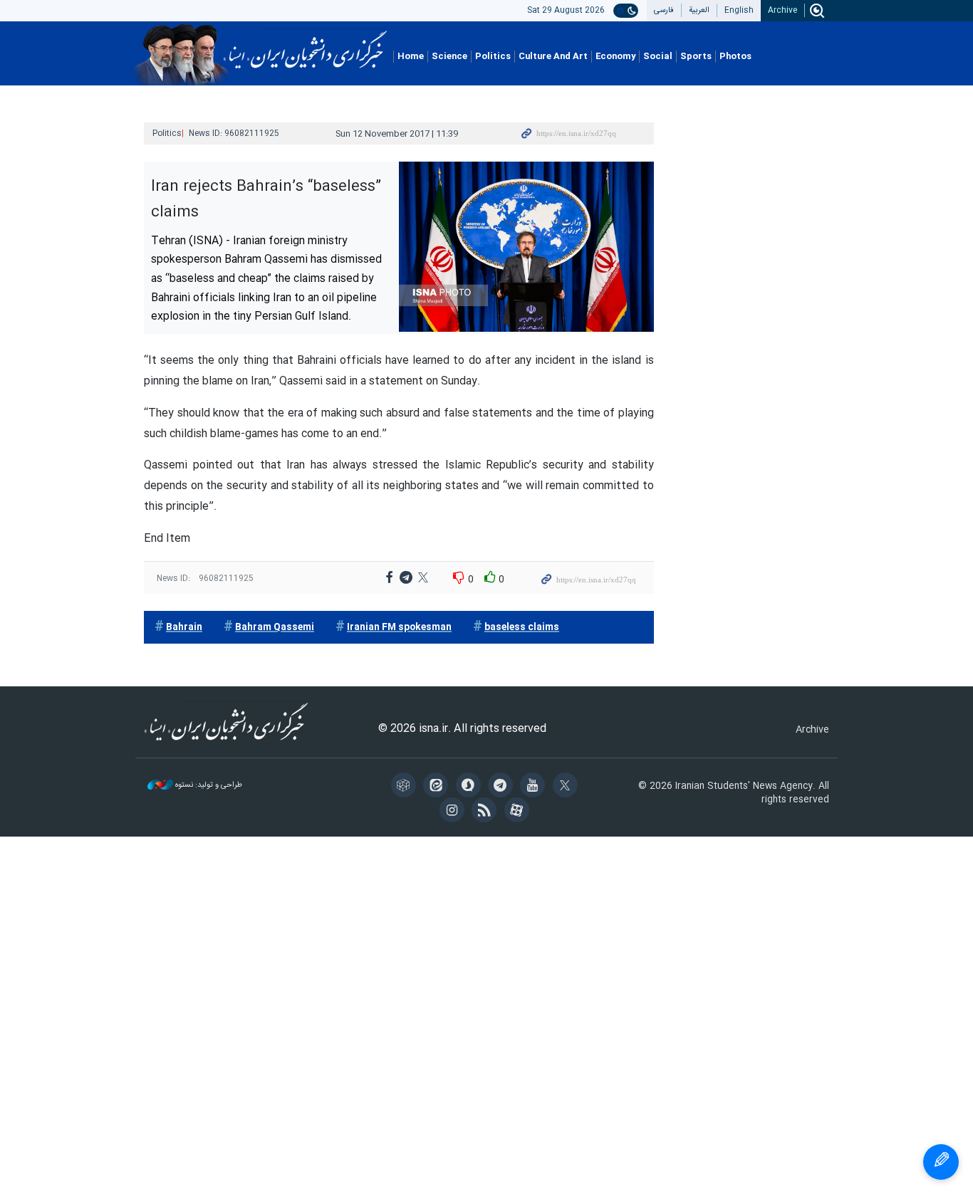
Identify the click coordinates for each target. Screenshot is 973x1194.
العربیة (699, 10)
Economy (615, 57)
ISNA (305, 44)
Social (657, 57)
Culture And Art (553, 57)
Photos (735, 57)
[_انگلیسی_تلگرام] (502, 786)
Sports (696, 57)
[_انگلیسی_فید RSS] (486, 811)
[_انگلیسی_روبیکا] (405, 786)
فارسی (664, 10)
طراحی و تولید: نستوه (207, 786)
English (739, 10)
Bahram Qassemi (274, 627)
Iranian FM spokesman (399, 627)
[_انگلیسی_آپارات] (519, 811)
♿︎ (941, 1162)
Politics (493, 57)
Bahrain (184, 627)
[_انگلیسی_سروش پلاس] (470, 786)
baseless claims (521, 627)
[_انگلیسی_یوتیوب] (534, 786)
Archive (782, 10)
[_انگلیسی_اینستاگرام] (454, 811)
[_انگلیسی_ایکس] (567, 786)
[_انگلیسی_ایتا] (437, 786)
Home (410, 57)
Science (449, 57)
